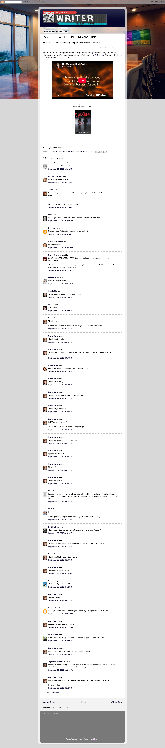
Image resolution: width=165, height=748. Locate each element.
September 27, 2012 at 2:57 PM (60, 329)
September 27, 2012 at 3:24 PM (60, 430)
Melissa (51, 304)
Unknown (52, 228)
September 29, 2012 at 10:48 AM (61, 614)
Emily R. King (53, 277)
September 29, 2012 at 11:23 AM (60, 627)
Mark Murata (53, 635)
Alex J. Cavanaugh (56, 163)
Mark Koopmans (55, 509)
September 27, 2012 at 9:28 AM (60, 207)
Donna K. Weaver (55, 176)
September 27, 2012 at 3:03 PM (60, 358)
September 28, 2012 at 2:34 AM (60, 520)
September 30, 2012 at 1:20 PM (60, 688)
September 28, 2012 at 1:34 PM (60, 573)
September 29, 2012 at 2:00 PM (60, 641)
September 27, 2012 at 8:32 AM (60, 182)
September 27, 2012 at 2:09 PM (60, 311)
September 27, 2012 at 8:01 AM (60, 169)
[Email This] (96, 152)
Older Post (116, 702)
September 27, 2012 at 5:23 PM (60, 502)
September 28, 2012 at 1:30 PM (60, 560)
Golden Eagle (53, 581)
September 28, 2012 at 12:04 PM (61, 533)
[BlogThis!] (99, 152)
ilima (50, 215)
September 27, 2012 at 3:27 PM (60, 443)
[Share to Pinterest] (106, 152)
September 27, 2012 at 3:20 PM (60, 385)
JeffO (50, 190)
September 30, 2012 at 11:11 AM (60, 670)
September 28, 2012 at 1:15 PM (60, 547)
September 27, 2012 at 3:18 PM (60, 371)
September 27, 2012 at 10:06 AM (61, 221)
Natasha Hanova (55, 241)
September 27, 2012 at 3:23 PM (60, 412)
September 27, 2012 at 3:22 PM (60, 398)
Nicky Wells (53, 365)
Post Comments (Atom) (62, 707)
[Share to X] (101, 152)
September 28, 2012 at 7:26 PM (60, 587)
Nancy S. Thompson (97, 55)
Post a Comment (52, 693)
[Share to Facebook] (103, 152)
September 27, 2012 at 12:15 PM (61, 270)
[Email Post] (92, 151)
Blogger (96, 739)
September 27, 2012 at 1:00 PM (60, 297)
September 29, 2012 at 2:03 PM (60, 654)
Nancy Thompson (55, 255)
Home (83, 702)
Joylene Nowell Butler (57, 662)
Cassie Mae (53, 291)
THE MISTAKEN (61, 58)
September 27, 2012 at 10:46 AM (61, 234)
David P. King (53, 527)
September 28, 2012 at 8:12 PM (60, 600)
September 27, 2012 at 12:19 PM (61, 284)
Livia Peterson (54, 491)
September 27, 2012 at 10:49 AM (61, 248)
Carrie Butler (53, 318)
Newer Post (49, 702)
